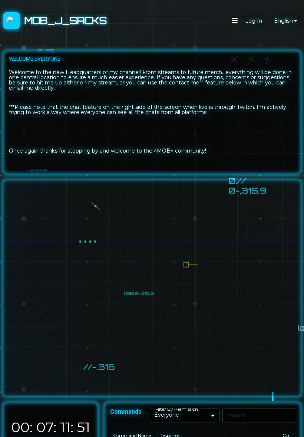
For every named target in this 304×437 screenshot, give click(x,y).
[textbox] (152, 112)
